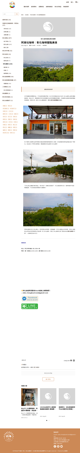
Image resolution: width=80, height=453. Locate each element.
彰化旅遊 (70, 231)
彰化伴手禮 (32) (7, 51)
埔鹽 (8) (10, 127)
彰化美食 (33, 45)
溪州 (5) (5, 116)
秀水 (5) (5, 127)
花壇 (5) (10, 119)
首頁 (22, 15)
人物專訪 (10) (6, 87)
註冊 (67, 2)
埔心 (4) (15, 124)
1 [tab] (47, 421)
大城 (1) (16, 122)
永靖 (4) (15, 116)
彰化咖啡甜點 (54, 100)
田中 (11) (12, 132)
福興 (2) (5, 130)
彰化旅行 (39, 45)
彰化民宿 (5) (7, 57)
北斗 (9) (10, 116)
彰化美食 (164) (7, 64)
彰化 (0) (10, 106)
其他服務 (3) (6, 93)
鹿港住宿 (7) (7, 60)
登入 (72, 2)
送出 (17, 14)
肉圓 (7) (6, 70)
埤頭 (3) (15, 127)
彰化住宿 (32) (6, 54)
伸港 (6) (5, 119)
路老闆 (66, 451)
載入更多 (48, 379)
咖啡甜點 (44, 45)
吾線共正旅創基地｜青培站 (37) (10, 24)
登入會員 (36, 367)
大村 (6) (10, 122)
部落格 (26, 15)
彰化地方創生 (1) (7, 97)
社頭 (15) (5, 111)
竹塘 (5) (5, 124)
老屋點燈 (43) (7, 83)
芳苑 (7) (10, 124)
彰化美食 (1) (6, 108)
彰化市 (24, 360)
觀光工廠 (6, 47)
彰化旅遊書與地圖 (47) (9, 80)
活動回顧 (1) (7, 35)
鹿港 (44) (5, 114)
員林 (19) (5, 122)
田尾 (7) (16, 114)
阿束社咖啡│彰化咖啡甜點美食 (37, 15)
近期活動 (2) (7, 31)
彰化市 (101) (6, 132)
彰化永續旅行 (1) (7, 100)
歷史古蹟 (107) (8, 44)
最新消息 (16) (6, 20)
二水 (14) (11, 111)
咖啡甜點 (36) (7, 73)
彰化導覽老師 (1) (8, 90)
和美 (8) (15, 130)
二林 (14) (11, 114)
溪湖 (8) (15, 119)
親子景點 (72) (7, 41)
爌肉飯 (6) (6, 67)
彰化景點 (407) (7, 38)
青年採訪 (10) (7, 28)
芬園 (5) (5, 106)
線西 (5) (10, 130)
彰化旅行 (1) (13, 108)
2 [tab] (49, 421)
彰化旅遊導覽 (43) (8, 76)
